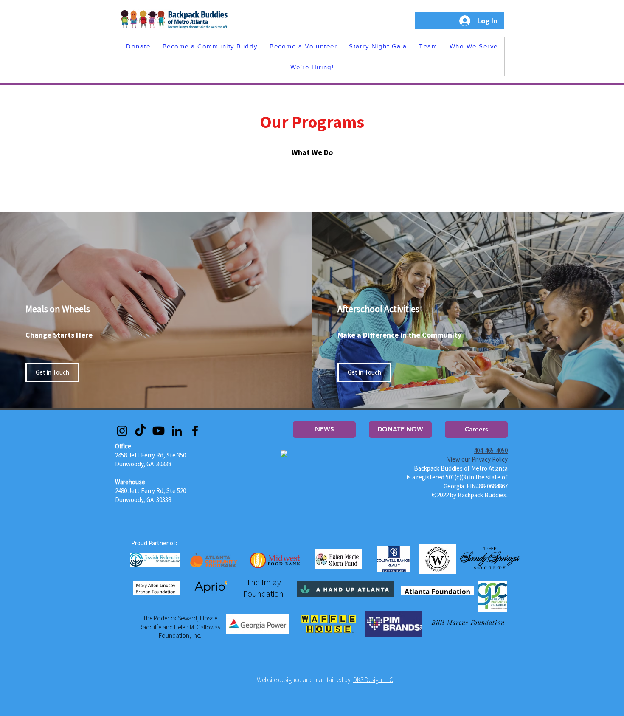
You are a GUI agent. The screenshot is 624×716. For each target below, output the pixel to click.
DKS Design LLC (373, 680)
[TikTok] (140, 431)
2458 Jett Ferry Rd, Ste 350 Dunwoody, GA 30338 (150, 455)
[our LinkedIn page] (177, 431)
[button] (138, 46)
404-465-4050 (491, 450)
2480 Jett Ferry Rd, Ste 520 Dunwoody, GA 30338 (150, 491)
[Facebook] (195, 431)
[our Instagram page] (122, 431)
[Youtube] (159, 431)
